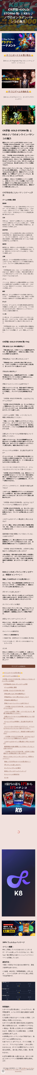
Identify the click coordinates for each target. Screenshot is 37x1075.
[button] (3, 1071)
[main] (18, 15)
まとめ (6, 777)
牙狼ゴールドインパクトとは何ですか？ (16, 703)
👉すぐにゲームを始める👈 (11, 676)
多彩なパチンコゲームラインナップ (15, 771)
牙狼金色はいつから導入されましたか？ (16, 697)
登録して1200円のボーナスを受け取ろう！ (17, 761)
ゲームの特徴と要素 (10, 687)
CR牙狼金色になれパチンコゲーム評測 (15, 684)
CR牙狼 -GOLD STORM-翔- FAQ (14, 690)
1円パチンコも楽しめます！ (12, 765)
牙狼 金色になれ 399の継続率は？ (14, 694)
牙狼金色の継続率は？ (11, 700)
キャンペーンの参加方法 (11, 774)
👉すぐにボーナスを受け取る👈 (12, 673)
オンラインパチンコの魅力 (12, 768)
